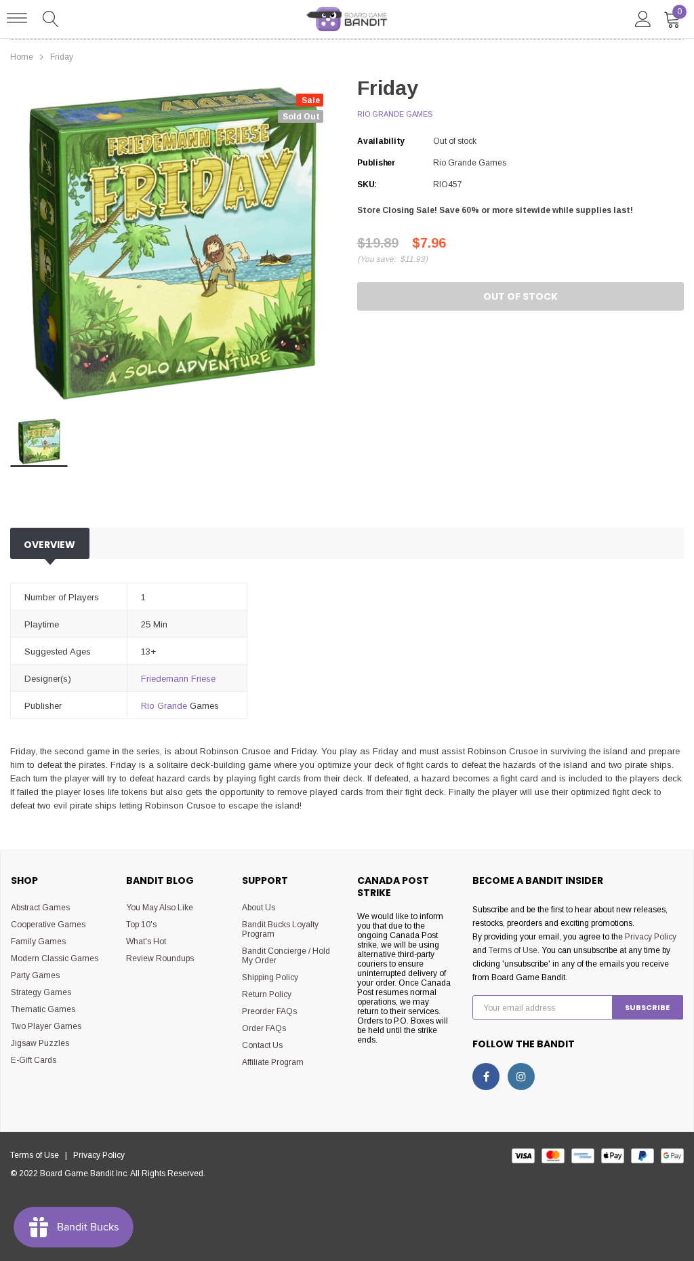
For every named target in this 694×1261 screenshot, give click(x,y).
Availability (381, 141)
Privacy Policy (650, 937)
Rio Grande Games (394, 114)
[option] (173, 243)
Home (21, 57)
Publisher (376, 163)
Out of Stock (520, 296)
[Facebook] (485, 1076)
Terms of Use (513, 950)
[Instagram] (521, 1076)
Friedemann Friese (178, 679)
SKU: (367, 184)
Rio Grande (164, 706)
